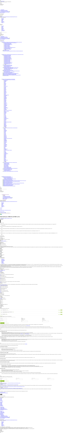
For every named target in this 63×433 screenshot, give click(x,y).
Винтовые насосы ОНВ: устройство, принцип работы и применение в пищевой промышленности (11, 388)
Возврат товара (2, 414)
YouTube (2, 19)
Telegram (3, 422)
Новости (1, 402)
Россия (1, 298)
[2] (31, 220)
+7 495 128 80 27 (2, 9)
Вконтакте (3, 18)
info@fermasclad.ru (3, 16)
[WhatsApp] (0, 214)
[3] (31, 221)
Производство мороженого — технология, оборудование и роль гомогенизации (9, 384)
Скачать (61, 314)
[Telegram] (1, 214)
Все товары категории (2, 392)
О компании (1, 401)
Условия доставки (2, 407)
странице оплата (28, 325)
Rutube (2, 20)
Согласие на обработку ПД (3, 408)
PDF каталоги (3, 259)
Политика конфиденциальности (3, 409)
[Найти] (0, 3)
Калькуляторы (3, 260)
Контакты (1, 404)
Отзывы (2, 262)
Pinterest (2, 22)
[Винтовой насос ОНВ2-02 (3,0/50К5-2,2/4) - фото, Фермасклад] (6, 218)
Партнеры (1, 405)
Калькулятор (3, 263)
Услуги (1, 399)
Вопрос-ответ (1, 413)
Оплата (2, 261)
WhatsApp (3, 21)
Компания (1, 400)
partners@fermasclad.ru (7, 16)
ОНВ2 (1, 271)
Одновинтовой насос (2, 270)
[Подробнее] (0, 389)
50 (0, 286)
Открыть (59, 314)
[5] (31, 222)
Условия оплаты (2, 411)
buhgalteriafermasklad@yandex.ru (13, 16)
